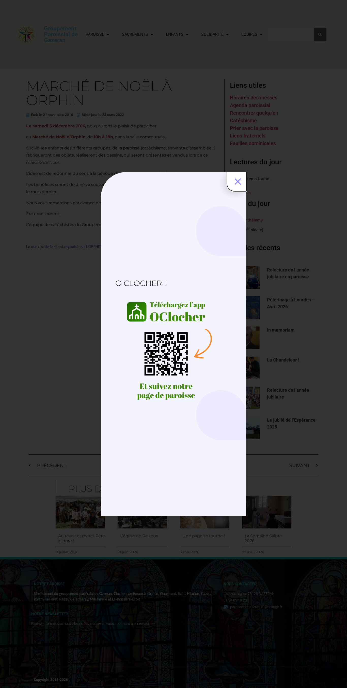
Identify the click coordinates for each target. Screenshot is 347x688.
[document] (173, 344)
